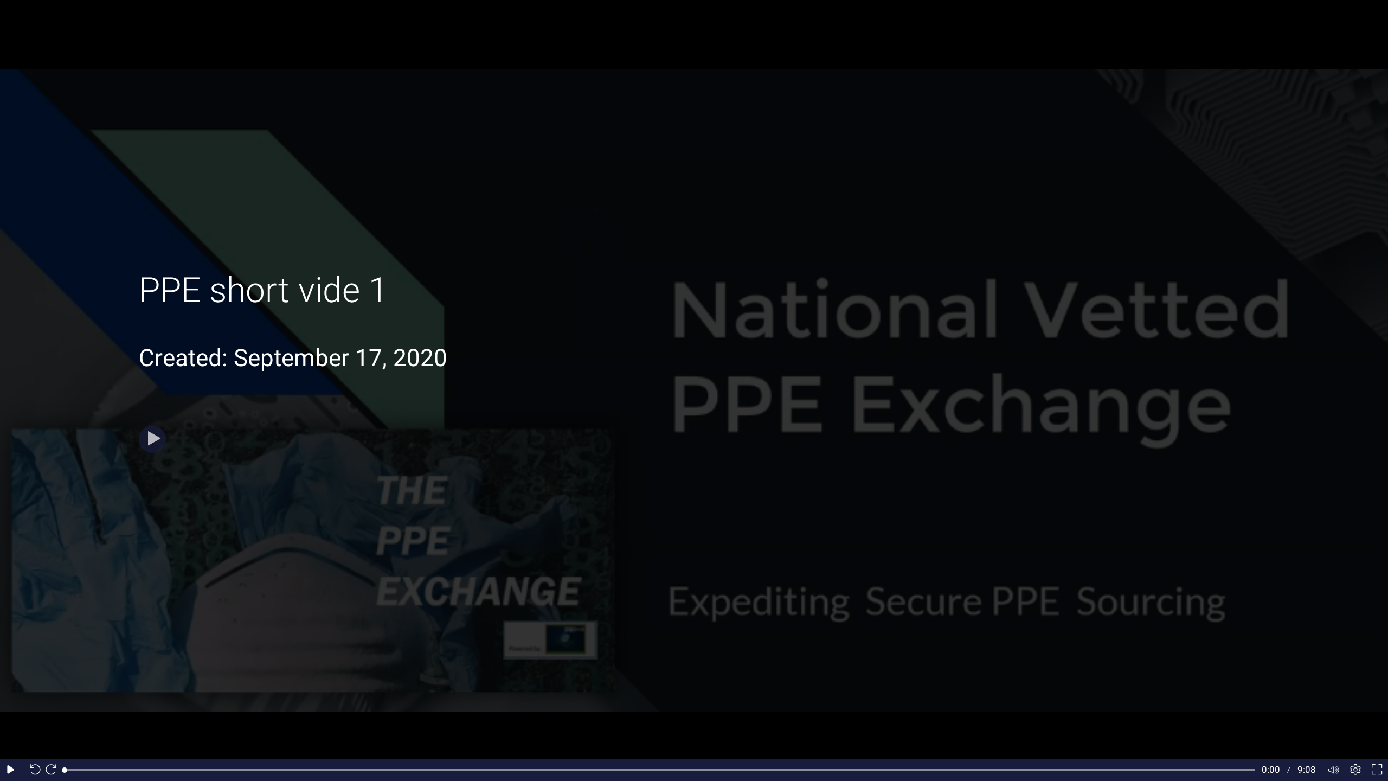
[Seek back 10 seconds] (32, 770)
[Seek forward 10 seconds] (54, 770)
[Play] (152, 439)
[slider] (660, 770)
